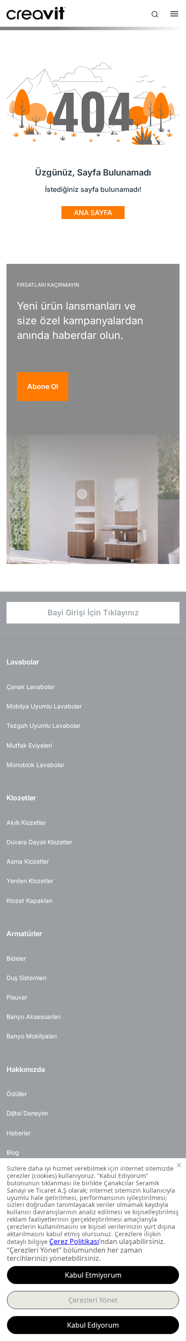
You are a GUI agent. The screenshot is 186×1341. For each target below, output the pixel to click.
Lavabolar (22, 662)
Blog (12, 1152)
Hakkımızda (25, 1069)
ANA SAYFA (93, 212)
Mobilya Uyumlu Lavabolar (44, 706)
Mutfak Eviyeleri (29, 745)
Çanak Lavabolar (30, 686)
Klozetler (21, 797)
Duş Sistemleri (26, 977)
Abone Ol (42, 386)
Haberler (18, 1133)
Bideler (16, 958)
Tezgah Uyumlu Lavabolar (43, 725)
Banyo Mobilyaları (31, 1036)
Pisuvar (16, 997)
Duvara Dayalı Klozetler (39, 842)
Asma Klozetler (27, 861)
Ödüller (16, 1093)
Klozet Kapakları (29, 900)
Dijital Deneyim (27, 1113)
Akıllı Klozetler (26, 822)
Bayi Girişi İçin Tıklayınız (93, 612)
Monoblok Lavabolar (35, 764)
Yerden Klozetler (29, 880)
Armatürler (24, 933)
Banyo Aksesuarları (33, 1016)
